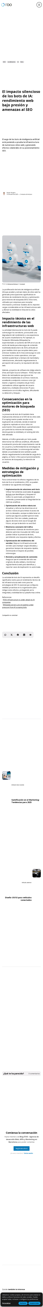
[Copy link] (30, 635)
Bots (22, 62)
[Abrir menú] (39, 4)
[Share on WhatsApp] (5, 635)
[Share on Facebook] (18, 635)
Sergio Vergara (11, 193)
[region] (22, 1299)
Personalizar (6, 1303)
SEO (4, 62)
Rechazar (23, 1303)
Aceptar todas (34, 1303)
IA (18, 62)
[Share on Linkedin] (24, 635)
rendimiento (11, 62)
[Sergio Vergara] (4, 193)
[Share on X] (11, 635)
